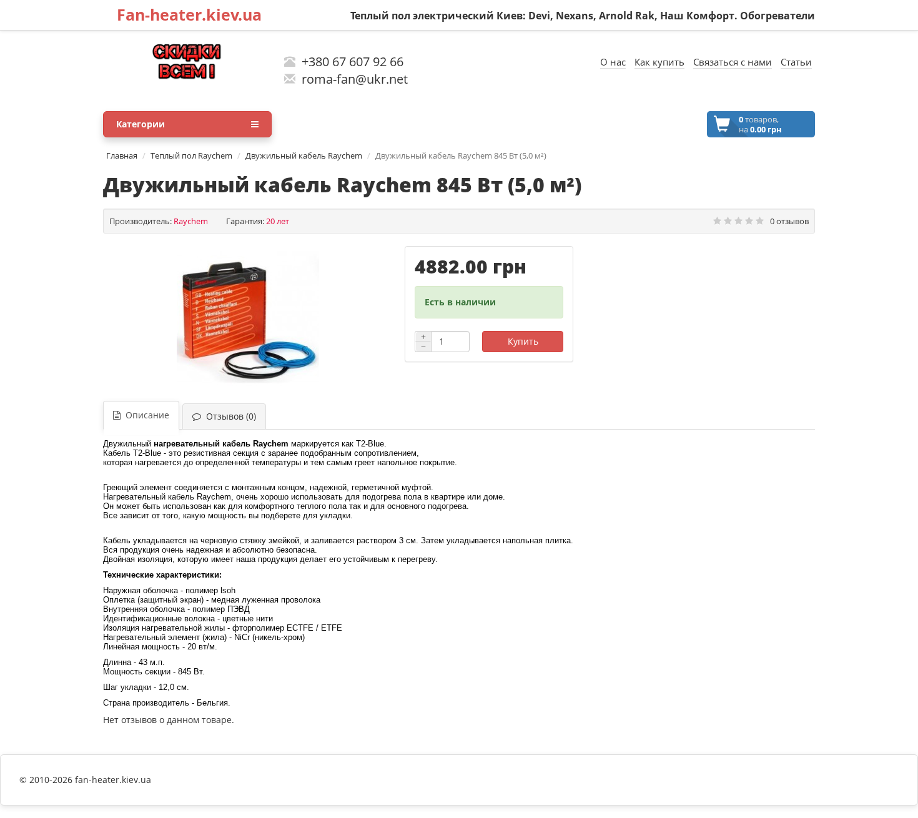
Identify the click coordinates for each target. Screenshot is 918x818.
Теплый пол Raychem (191, 155)
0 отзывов (789, 221)
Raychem (191, 221)
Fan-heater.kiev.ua (189, 14)
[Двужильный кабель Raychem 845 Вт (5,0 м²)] (247, 317)
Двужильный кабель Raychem (303, 155)
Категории (140, 124)
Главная (121, 155)
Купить (523, 341)
